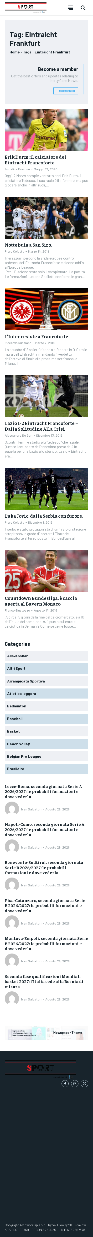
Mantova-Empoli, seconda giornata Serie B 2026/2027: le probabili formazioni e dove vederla (46, 943)
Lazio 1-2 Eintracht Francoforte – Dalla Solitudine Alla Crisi (41, 426)
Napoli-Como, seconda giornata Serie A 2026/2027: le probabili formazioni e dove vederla (44, 829)
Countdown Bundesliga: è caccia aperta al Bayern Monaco (41, 601)
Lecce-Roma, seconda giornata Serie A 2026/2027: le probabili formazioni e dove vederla (43, 791)
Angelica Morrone (17, 169)
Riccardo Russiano (18, 343)
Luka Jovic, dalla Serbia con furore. (44, 516)
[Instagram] (74, 1083)
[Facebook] (65, 1083)
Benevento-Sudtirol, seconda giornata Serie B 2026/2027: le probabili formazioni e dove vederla (44, 867)
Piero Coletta (14, 251)
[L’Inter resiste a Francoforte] (46, 309)
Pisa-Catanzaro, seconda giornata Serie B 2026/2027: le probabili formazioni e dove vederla (45, 905)
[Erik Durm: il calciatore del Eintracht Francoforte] (46, 130)
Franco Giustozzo (17, 610)
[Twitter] (84, 1083)
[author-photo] (13, 809)
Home (15, 52)
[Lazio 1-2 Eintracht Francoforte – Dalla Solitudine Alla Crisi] (46, 396)
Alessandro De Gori (18, 435)
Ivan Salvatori (31, 809)
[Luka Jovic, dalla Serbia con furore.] (46, 489)
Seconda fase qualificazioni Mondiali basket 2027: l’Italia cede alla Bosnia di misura (44, 981)
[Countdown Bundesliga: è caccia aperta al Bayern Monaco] (46, 571)
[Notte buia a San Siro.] (46, 218)
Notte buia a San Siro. (28, 245)
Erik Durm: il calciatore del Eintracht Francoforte (35, 159)
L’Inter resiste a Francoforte (36, 336)
